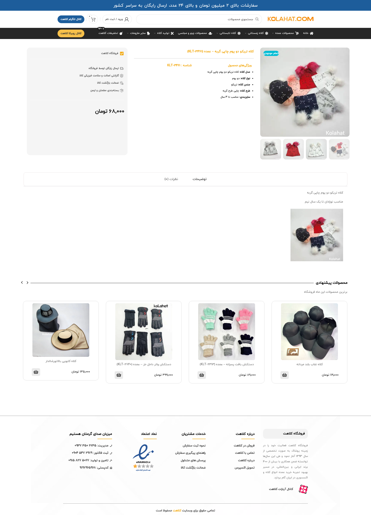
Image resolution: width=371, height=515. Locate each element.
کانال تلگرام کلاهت (71, 19)
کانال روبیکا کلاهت (71, 33)
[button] (22, 282)
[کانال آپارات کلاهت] (303, 489)
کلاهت (287, 433)
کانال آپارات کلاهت (281, 489)
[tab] (200, 179)
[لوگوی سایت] (289, 19)
